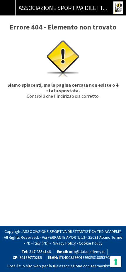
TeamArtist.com (104, 265)
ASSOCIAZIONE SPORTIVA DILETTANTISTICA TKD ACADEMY (63, 7)
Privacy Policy (64, 243)
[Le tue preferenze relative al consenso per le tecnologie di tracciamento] (115, 261)
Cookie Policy (91, 243)
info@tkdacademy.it (87, 251)
